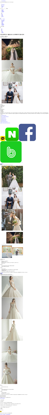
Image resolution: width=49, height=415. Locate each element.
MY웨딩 (3, 16)
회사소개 (1, 414)
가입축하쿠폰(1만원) (3, 115)
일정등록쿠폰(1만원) (3, 120)
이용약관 (4, 414)
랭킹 (2, 14)
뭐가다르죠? (3, 4)
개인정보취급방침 (8, 414)
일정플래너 (3, 24)
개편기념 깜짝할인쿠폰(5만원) (4, 116)
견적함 (2, 10)
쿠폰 (2, 7)
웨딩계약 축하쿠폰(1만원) (4, 121)
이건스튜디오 (1, 163)
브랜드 (2, 6)
